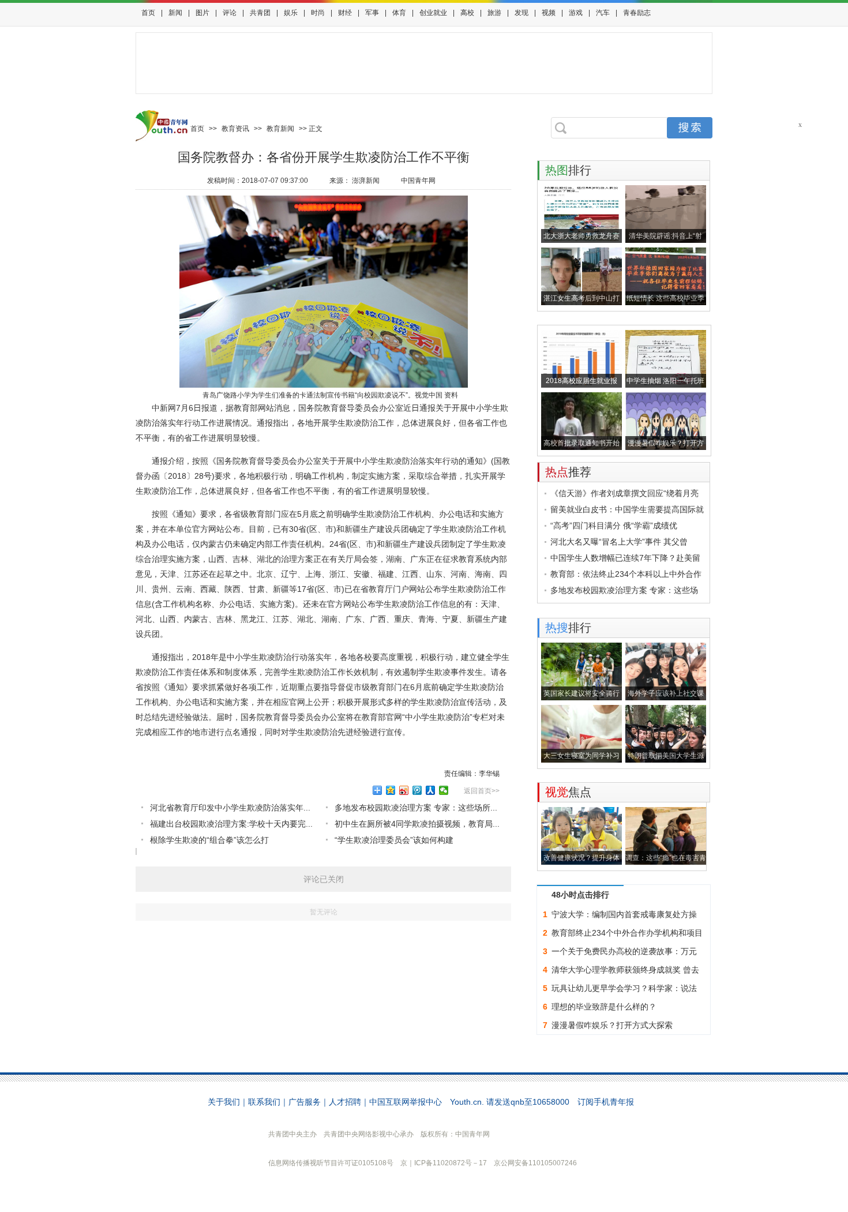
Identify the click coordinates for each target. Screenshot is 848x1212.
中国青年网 (418, 181)
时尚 (318, 13)
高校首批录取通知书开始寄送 (581, 444)
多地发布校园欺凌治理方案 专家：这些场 (624, 590)
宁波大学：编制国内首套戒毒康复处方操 (624, 914)
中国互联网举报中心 (405, 1101)
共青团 (260, 13)
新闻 (175, 13)
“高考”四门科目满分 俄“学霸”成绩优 (613, 525)
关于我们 (224, 1101)
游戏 (576, 13)
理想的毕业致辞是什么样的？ (603, 1006)
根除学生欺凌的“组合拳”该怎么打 (209, 840)
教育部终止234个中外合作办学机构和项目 (627, 932)
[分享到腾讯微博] (417, 790)
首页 (148, 13)
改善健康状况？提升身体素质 (581, 859)
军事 (372, 13)
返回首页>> (482, 791)
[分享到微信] (444, 790)
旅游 (494, 13)
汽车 (603, 13)
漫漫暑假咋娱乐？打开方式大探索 (666, 444)
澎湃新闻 (366, 181)
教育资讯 (235, 129)
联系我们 (264, 1101)
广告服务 (304, 1101)
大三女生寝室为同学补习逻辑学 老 (581, 757)
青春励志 (637, 13)
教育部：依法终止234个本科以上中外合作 (625, 574)
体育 (399, 13)
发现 (521, 13)
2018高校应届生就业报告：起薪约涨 (581, 382)
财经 (345, 13)
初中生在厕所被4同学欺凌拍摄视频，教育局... (417, 823)
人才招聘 (345, 1101)
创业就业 (433, 13)
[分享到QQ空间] (391, 790)
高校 (467, 13)
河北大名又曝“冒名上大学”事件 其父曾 (619, 541)
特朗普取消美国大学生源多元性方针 (666, 757)
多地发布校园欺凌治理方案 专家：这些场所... (416, 807)
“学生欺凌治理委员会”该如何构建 (394, 840)
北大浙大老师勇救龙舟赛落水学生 (581, 237)
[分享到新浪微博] (404, 790)
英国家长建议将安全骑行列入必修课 (581, 694)
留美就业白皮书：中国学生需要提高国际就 (627, 509)
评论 (230, 13)
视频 (549, 13)
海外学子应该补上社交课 (666, 693)
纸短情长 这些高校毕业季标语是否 (665, 299)
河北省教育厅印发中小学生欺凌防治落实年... (230, 807)
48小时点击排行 (580, 894)
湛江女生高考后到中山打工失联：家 (581, 299)
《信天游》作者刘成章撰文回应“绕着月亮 (624, 493)
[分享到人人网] (431, 790)
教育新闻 (280, 129)
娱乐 (291, 13)
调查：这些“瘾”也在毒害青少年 (665, 859)
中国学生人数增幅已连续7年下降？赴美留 (625, 557)
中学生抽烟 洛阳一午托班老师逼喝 (665, 382)
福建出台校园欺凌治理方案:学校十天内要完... (231, 823)
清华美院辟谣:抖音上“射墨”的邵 (665, 237)
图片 (202, 13)
